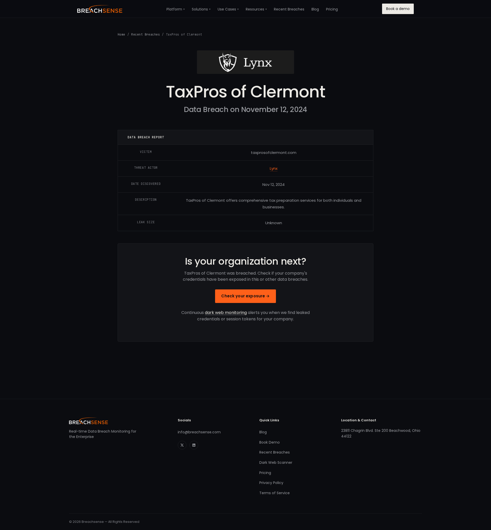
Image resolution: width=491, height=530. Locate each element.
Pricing (332, 9)
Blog (315, 9)
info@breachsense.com (199, 432)
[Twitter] (182, 445)
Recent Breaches (289, 9)
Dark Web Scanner (275, 462)
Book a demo (398, 8)
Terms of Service (274, 492)
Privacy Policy (271, 482)
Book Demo (269, 442)
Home (121, 34)
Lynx (273, 168)
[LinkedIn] (193, 445)
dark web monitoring (226, 312)
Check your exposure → (245, 296)
